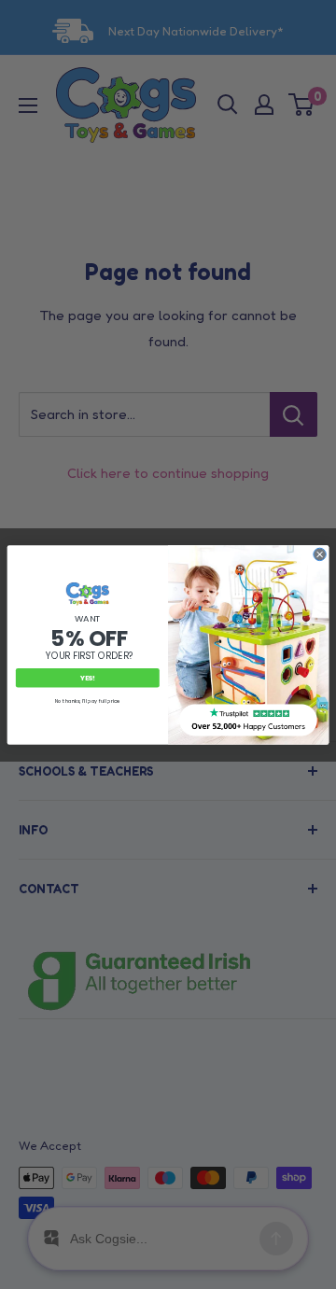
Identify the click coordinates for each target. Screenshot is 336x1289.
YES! (87, 677)
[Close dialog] (320, 554)
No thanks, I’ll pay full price (87, 701)
